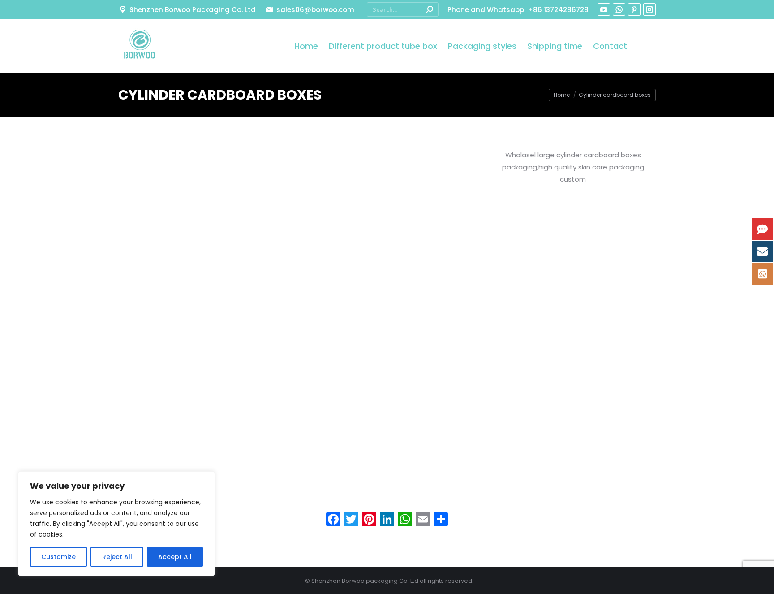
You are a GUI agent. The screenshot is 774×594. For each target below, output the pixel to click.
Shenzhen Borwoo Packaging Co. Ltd (192, 9)
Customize (58, 556)
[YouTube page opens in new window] (604, 9)
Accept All (175, 556)
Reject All (117, 556)
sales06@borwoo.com (315, 9)
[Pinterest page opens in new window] (634, 9)
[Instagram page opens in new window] (649, 9)
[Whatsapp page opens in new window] (619, 9)
